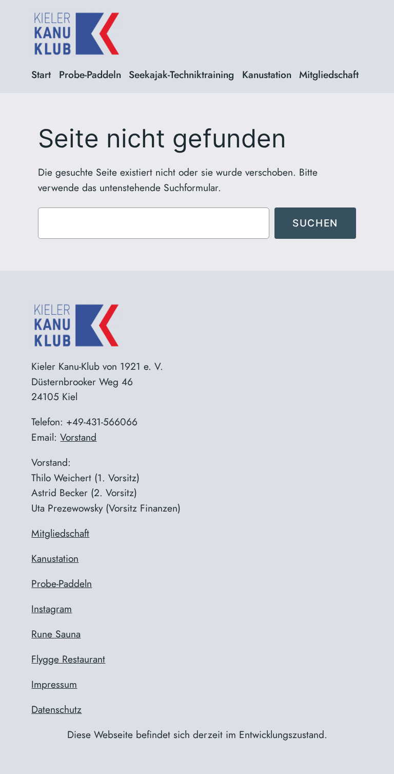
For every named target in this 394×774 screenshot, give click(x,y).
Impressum (54, 684)
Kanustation (54, 558)
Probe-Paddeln (61, 583)
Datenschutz (56, 709)
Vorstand (78, 437)
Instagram (51, 608)
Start (41, 74)
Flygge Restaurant (68, 659)
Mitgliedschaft (60, 533)
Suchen (315, 223)
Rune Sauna (56, 634)
